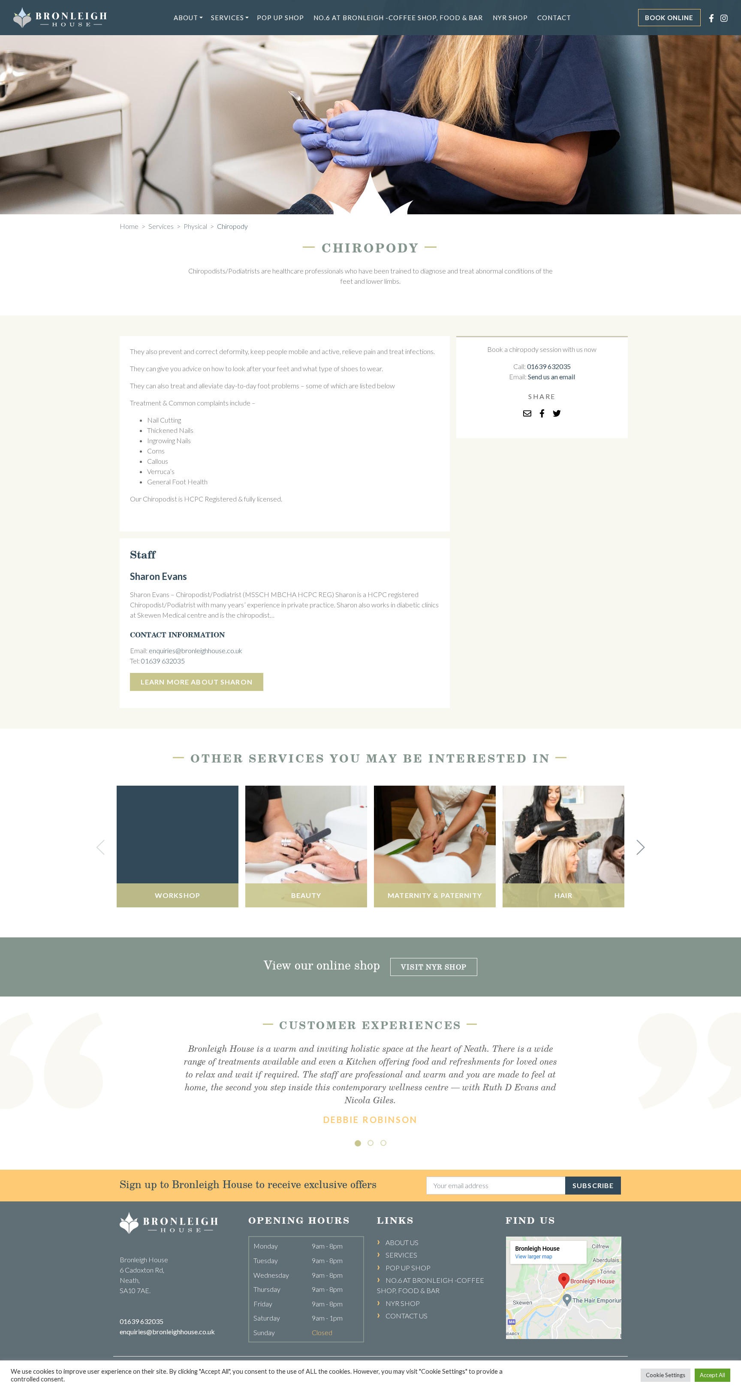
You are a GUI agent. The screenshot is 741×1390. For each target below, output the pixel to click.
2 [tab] (370, 1141)
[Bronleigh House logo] (60, 16)
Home (129, 226)
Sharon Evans (158, 576)
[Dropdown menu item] (201, 17)
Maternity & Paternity (435, 895)
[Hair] (563, 846)
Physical (195, 226)
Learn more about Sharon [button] (197, 682)
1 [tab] (357, 1141)
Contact (554, 17)
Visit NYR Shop (434, 967)
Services (227, 17)
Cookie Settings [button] (665, 1375)
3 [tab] (383, 1141)
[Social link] (708, 17)
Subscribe (593, 1185)
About (186, 17)
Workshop (177, 895)
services (161, 226)
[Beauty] (306, 846)
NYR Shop (510, 17)
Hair (563, 895)
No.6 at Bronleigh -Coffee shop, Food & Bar (398, 17)
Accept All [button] (712, 1375)
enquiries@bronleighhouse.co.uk (195, 650)
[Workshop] (177, 846)
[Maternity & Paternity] (435, 846)
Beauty (306, 895)
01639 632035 (163, 661)
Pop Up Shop (280, 17)
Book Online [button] (669, 17)
